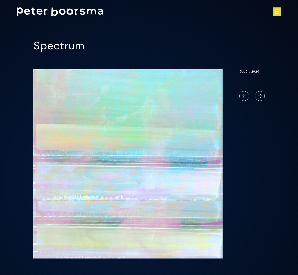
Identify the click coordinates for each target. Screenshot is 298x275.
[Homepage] (60, 11)
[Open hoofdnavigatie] (277, 11)
